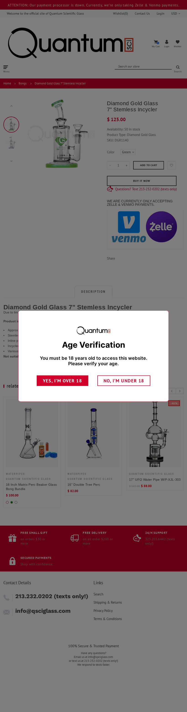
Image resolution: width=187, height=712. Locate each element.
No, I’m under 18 (124, 381)
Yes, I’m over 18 (62, 381)
